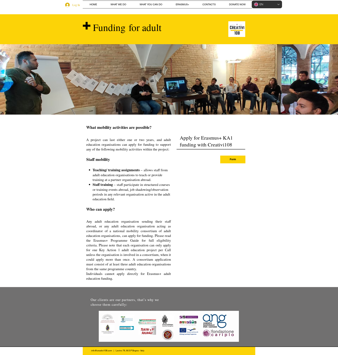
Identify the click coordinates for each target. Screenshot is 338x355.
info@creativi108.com (101, 350)
